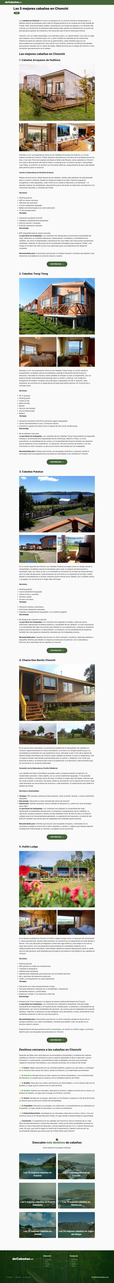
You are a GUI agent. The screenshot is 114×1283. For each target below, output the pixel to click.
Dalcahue (27, 1075)
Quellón (27, 1091)
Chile (16, 13)
